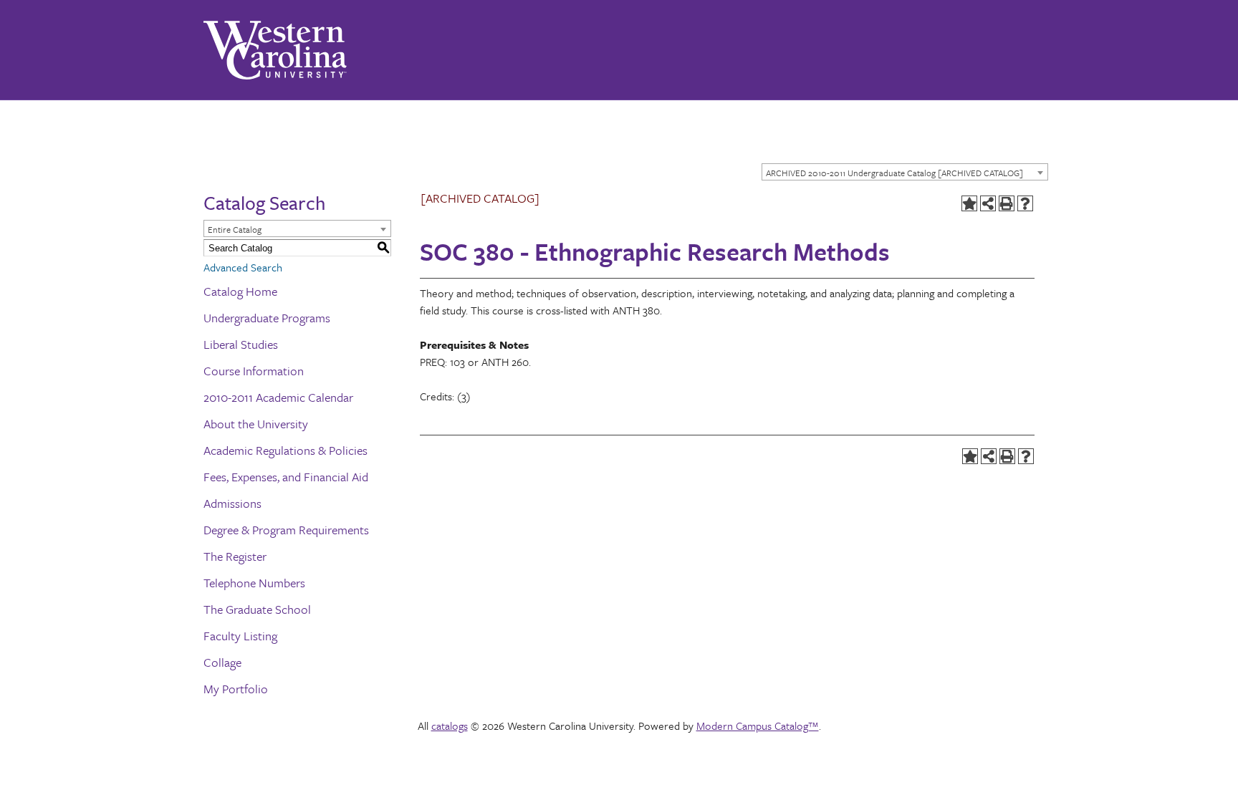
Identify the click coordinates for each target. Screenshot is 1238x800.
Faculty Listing (240, 636)
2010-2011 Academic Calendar (278, 397)
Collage (222, 662)
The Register (235, 556)
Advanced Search (242, 267)
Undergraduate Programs (266, 318)
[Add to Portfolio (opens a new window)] (969, 203)
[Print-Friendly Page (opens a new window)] (1006, 203)
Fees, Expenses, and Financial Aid (285, 477)
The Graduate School (257, 609)
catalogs (449, 725)
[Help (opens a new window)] (1025, 203)
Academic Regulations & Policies (285, 450)
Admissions (232, 503)
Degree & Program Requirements (286, 530)
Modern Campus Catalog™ (757, 725)
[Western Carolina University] (275, 50)
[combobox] (905, 171)
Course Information (253, 371)
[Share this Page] (988, 203)
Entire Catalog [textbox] (234, 229)
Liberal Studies (240, 344)
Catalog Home (240, 291)
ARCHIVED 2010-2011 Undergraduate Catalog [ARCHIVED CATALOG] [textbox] (894, 172)
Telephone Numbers (254, 583)
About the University (255, 424)
